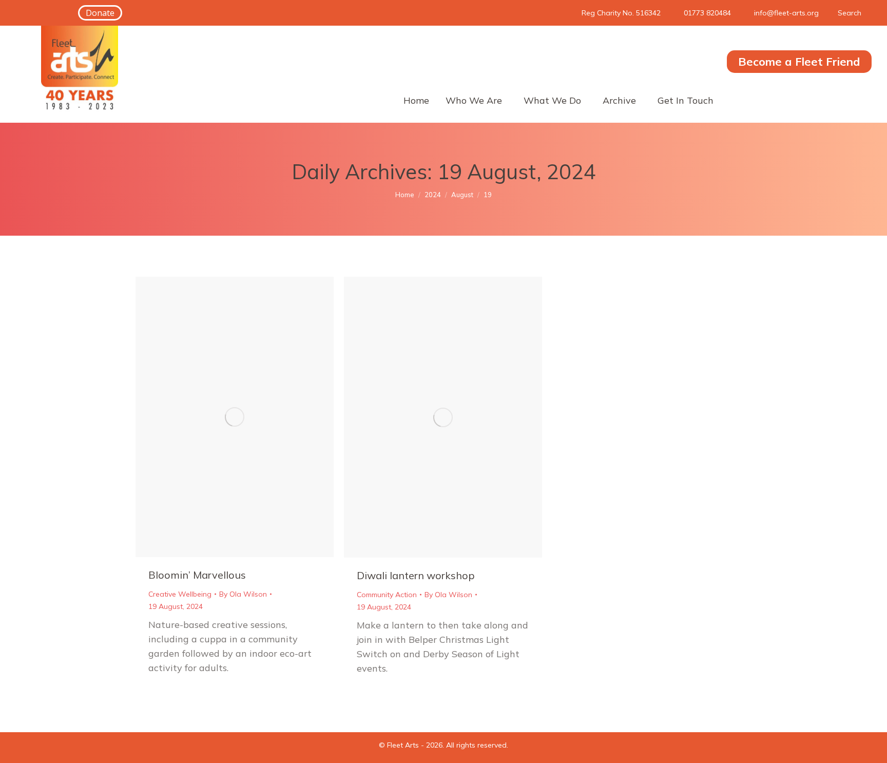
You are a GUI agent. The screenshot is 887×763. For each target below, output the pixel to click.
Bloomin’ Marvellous (197, 574)
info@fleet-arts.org (786, 12)
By (243, 594)
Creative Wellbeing (179, 594)
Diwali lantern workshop (416, 575)
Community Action (387, 594)
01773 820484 (707, 12)
